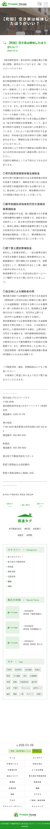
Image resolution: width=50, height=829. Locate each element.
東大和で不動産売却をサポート (18, 456)
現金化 (37, 669)
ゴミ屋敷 (16, 676)
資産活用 (29, 494)
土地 (8, 688)
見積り (39, 694)
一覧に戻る (25, 504)
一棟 (21, 694)
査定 (8, 694)
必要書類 (33, 676)
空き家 (34, 682)
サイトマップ (37, 806)
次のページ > (40, 505)
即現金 (22, 494)
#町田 (27, 528)
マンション (26, 688)
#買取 (29, 535)
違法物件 (18, 669)
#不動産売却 (15, 528)
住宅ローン (37, 688)
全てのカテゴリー (15, 556)
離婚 (10, 581)
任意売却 (11, 576)
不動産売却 (24, 682)
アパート (30, 694)
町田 (15, 682)
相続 (10, 586)
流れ (25, 676)
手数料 (9, 669)
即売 (8, 676)
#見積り (37, 528)
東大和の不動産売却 (11, 494)
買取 (15, 694)
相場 (8, 682)
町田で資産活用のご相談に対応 (18, 472)
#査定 (20, 535)
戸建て (15, 688)
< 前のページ (9, 505)
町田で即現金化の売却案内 (16, 464)
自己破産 (28, 669)
